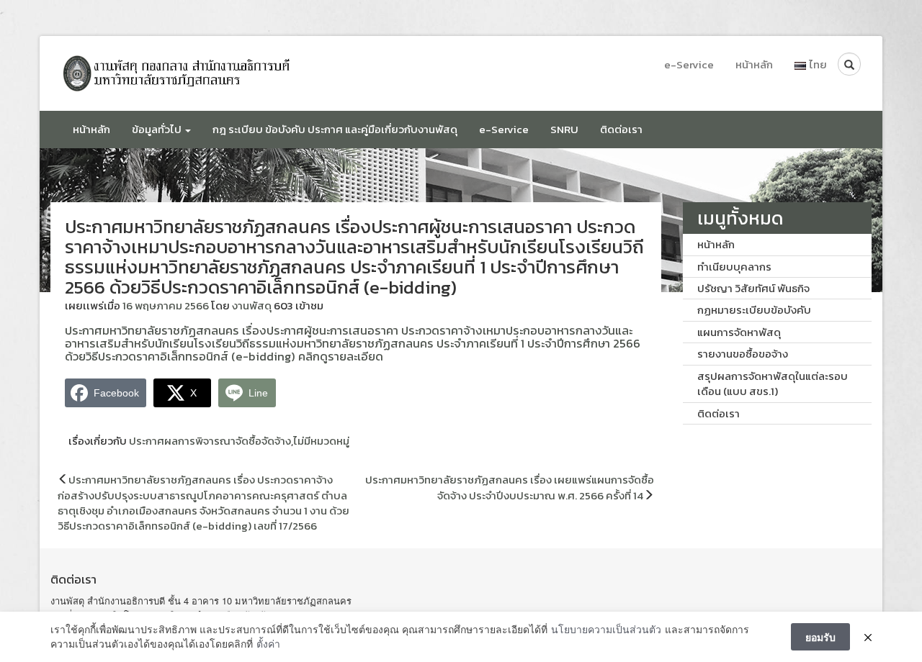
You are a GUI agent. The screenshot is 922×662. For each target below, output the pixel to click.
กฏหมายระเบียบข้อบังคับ (754, 309)
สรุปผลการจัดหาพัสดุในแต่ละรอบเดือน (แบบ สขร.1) (772, 383)
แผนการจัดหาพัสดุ (739, 332)
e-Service (689, 64)
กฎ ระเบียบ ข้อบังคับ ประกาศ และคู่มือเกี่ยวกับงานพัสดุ (334, 129)
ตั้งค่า (268, 643)
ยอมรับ (820, 637)
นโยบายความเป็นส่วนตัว (606, 629)
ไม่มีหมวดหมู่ (321, 440)
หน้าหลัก (754, 64)
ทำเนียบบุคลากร (734, 266)
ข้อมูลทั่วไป (158, 129)
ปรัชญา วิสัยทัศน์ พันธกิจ (753, 288)
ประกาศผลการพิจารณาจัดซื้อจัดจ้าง (210, 440)
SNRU (564, 129)
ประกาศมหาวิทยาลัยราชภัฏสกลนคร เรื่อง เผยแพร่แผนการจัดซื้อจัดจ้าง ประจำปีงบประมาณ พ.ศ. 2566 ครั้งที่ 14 (509, 487)
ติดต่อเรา (621, 129)
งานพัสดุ (252, 305)
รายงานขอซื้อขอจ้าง (742, 353)
